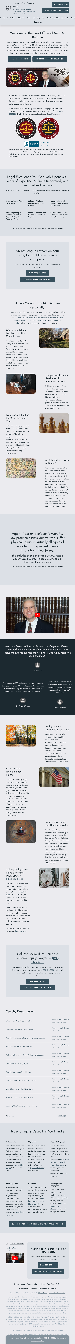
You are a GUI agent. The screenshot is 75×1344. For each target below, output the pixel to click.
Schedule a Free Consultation (55, 10)
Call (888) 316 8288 (60, 4)
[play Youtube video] (37, 615)
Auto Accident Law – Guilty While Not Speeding (25, 1055)
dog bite (32, 320)
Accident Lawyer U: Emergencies (19, 1046)
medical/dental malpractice (39, 317)
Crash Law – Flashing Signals (17, 1063)
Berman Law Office (17, 1243)
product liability (41, 320)
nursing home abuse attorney (58, 1206)
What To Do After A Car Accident (19, 1021)
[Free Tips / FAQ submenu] (45, 17)
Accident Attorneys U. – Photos (18, 1072)
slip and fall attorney (37, 1167)
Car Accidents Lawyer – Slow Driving (20, 1080)
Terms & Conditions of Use (57, 1293)
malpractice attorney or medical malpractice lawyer (59, 1162)
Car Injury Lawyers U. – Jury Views (20, 1029)
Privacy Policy (42, 1293)
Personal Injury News (59, 1022)
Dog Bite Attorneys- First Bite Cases (19, 1089)
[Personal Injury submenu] (24, 17)
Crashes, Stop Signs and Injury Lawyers (21, 1106)
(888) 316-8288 (14, 879)
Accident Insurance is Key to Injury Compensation (25, 1038)
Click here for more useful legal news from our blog (37, 1224)
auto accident (23, 317)
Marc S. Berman (64, 1019)
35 (13, 1115)
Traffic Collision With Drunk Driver (19, 1097)
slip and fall (54, 317)
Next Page (63, 1115)
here (20, 154)
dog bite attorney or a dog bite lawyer (36, 1201)
